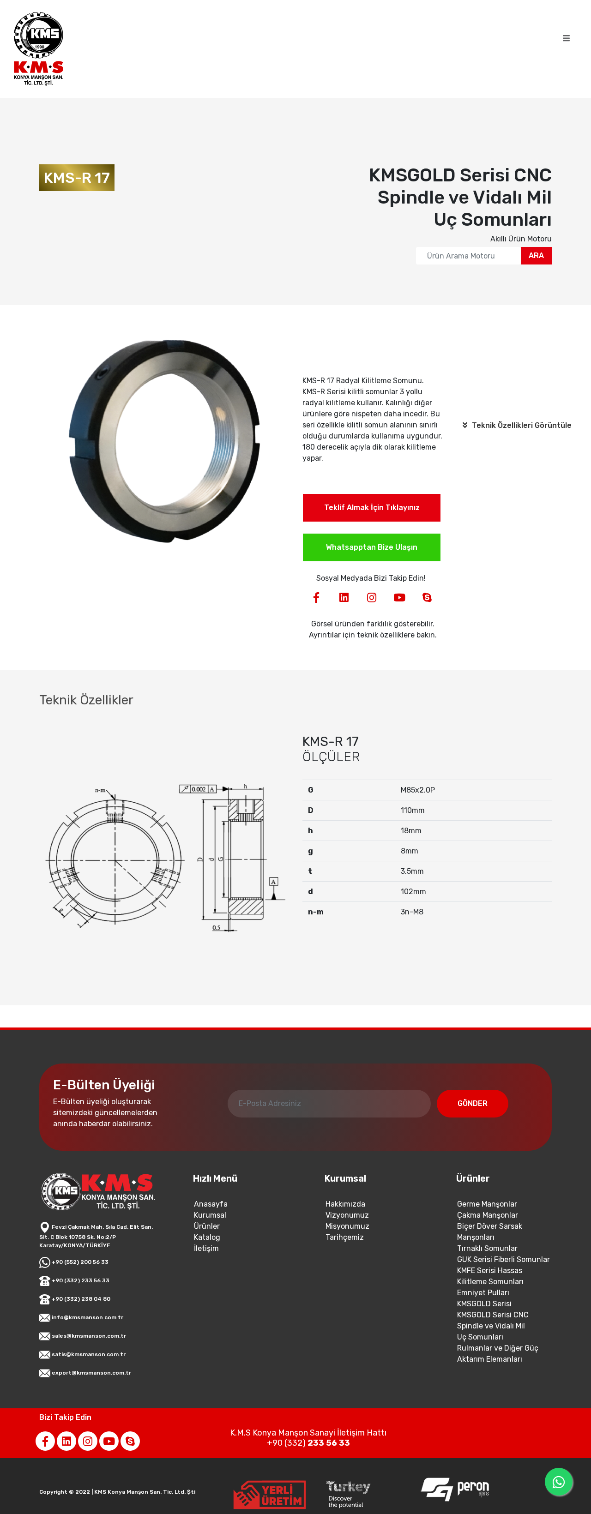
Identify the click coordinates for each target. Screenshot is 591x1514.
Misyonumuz (347, 1226)
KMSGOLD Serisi (484, 1303)
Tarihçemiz (345, 1237)
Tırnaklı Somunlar (487, 1248)
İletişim (206, 1248)
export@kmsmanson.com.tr (90, 1373)
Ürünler (207, 1226)
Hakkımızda (345, 1204)
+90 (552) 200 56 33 (79, 1262)
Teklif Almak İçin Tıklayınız (372, 507)
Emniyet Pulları (483, 1292)
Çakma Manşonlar (487, 1215)
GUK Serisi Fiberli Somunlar (503, 1259)
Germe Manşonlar (487, 1204)
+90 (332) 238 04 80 (80, 1299)
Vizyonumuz (347, 1215)
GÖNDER (473, 1103)
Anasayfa (211, 1204)
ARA (536, 255)
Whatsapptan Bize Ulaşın (371, 547)
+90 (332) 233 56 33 (79, 1280)
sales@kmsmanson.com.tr (88, 1336)
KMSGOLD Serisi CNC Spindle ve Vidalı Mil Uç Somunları (493, 1325)
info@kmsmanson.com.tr (86, 1317)
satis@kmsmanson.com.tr (88, 1354)
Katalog (207, 1237)
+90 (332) (308, 1443)
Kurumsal (210, 1215)
